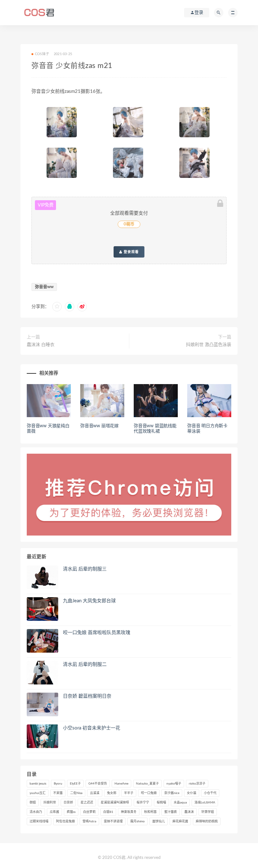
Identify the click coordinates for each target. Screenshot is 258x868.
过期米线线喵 (39, 821)
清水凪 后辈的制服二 (85, 664)
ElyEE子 (75, 783)
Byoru (58, 783)
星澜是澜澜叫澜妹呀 (115, 802)
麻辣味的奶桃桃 (207, 821)
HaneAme (121, 783)
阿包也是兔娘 (65, 821)
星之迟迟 (87, 802)
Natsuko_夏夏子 (147, 783)
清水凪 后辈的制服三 (85, 569)
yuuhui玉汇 (38, 793)
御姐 (33, 802)
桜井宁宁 (143, 802)
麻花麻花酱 (180, 821)
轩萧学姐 (207, 812)
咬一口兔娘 (149, 793)
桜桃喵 (161, 802)
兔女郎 (111, 793)
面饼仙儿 (158, 821)
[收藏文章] (57, 306)
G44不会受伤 (97, 783)
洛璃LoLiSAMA (204, 802)
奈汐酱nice (171, 793)
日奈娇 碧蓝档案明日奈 (87, 696)
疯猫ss (71, 812)
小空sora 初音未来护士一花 (91, 728)
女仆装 (191, 793)
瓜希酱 (54, 812)
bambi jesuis (38, 783)
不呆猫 (58, 793)
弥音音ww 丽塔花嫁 (99, 426)
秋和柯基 (150, 812)
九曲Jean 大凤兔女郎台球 (89, 601)
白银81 (108, 812)
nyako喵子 (173, 783)
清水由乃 (36, 812)
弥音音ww (44, 287)
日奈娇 (68, 802)
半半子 (128, 793)
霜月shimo (137, 821)
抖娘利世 (49, 802)
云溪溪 (94, 793)
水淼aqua (180, 802)
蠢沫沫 (189, 812)
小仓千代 (210, 793)
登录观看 (130, 252)
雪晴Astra (89, 821)
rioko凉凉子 (197, 783)
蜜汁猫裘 (170, 812)
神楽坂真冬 (129, 812)
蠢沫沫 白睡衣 (40, 345)
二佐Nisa (76, 793)
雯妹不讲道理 (113, 821)
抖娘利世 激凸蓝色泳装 (208, 345)
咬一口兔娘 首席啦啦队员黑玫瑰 (96, 632)
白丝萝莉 (89, 812)
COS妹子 (42, 54)
